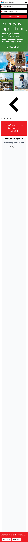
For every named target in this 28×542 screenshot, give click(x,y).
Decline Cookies (16, 539)
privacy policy (23, 535)
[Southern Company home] (7, 2)
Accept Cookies (6, 539)
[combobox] (14, 6)
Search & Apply (14, 16)
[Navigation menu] (26, 2)
